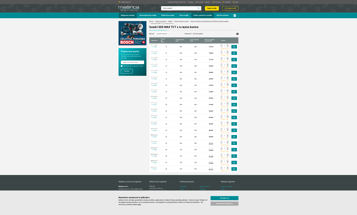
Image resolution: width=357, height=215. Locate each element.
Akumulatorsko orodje (147, 15)
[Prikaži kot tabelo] (237, 34)
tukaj (139, 204)
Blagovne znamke (128, 15)
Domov (151, 21)
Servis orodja (199, 2)
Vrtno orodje (184, 15)
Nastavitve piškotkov (224, 203)
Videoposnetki (204, 186)
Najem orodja (212, 8)
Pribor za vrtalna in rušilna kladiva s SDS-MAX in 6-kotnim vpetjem (210, 21)
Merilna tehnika (223, 15)
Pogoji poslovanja (227, 186)
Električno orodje (167, 15)
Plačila (223, 189)
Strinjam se (224, 198)
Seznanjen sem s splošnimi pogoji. (133, 66)
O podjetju (190, 2)
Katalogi (207, 2)
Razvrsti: (151, 33)
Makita (170, 21)
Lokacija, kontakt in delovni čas (177, 2)
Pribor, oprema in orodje (203, 15)
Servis (182, 189)
